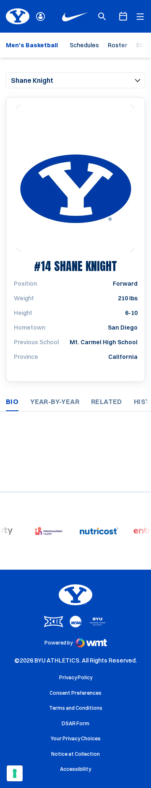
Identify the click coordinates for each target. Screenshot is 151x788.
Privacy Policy (75, 677)
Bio (12, 401)
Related (106, 401)
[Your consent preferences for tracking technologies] (15, 773)
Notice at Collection (75, 754)
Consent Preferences (75, 693)
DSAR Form (75, 723)
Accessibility (75, 768)
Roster (117, 45)
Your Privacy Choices (76, 738)
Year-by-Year (54, 401)
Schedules (84, 45)
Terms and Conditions (75, 708)
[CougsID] (40, 16)
